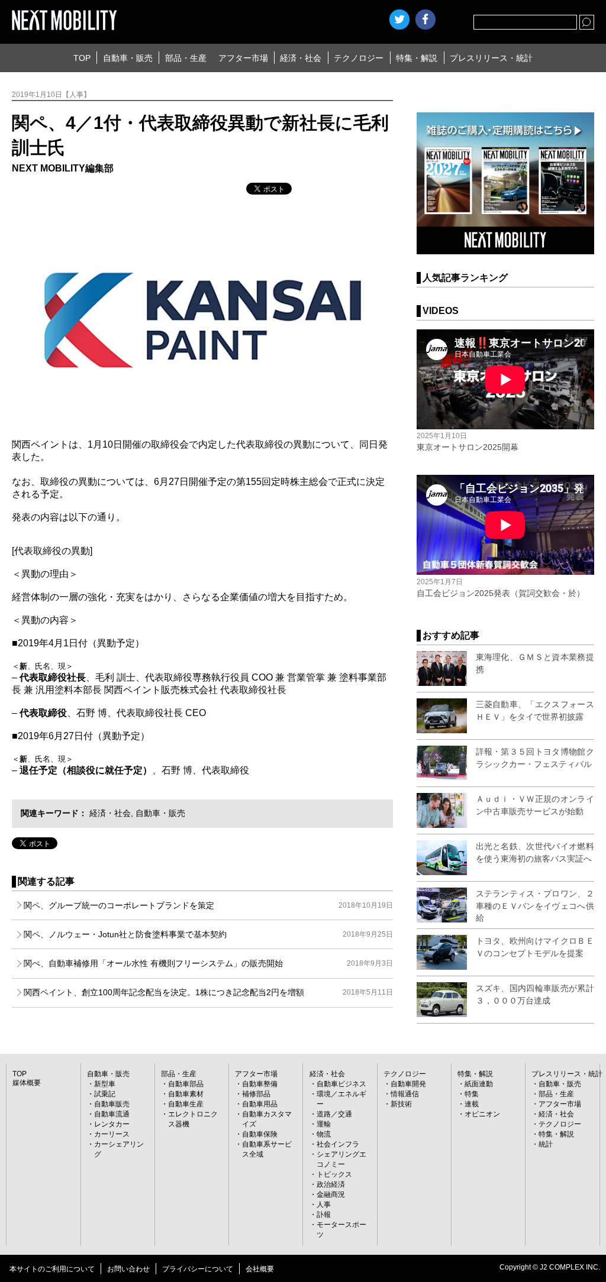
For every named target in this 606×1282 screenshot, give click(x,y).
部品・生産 (186, 58)
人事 (324, 1204)
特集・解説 (416, 58)
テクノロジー (358, 58)
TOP (82, 58)
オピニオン (482, 1114)
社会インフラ (338, 1144)
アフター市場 (243, 58)
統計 (546, 1144)
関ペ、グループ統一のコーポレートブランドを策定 (208, 905)
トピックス (334, 1174)
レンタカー (112, 1124)
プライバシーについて (197, 1269)
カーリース (112, 1134)
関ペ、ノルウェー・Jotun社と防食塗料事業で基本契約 (208, 934)
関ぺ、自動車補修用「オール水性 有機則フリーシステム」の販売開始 (208, 963)
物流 (324, 1134)
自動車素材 (186, 1094)
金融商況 (331, 1194)
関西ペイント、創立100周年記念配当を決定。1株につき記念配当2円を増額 (208, 992)
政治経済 (331, 1184)
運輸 (324, 1124)
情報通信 (405, 1094)
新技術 (401, 1104)
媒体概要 (26, 1083)
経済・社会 (300, 58)
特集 (472, 1094)
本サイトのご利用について (52, 1269)
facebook (425, 19)
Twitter (399, 19)
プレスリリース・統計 (491, 58)
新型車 (104, 1084)
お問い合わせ (128, 1269)
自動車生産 (186, 1104)
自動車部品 (186, 1084)
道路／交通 (334, 1114)
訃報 (324, 1214)
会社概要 (260, 1269)
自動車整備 (260, 1084)
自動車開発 (408, 1084)
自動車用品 (260, 1104)
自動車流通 (112, 1114)
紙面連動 (479, 1084)
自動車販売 (112, 1104)
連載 (472, 1104)
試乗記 (104, 1094)
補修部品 (256, 1094)
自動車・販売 (128, 58)
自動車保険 (260, 1134)
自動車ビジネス (341, 1084)
